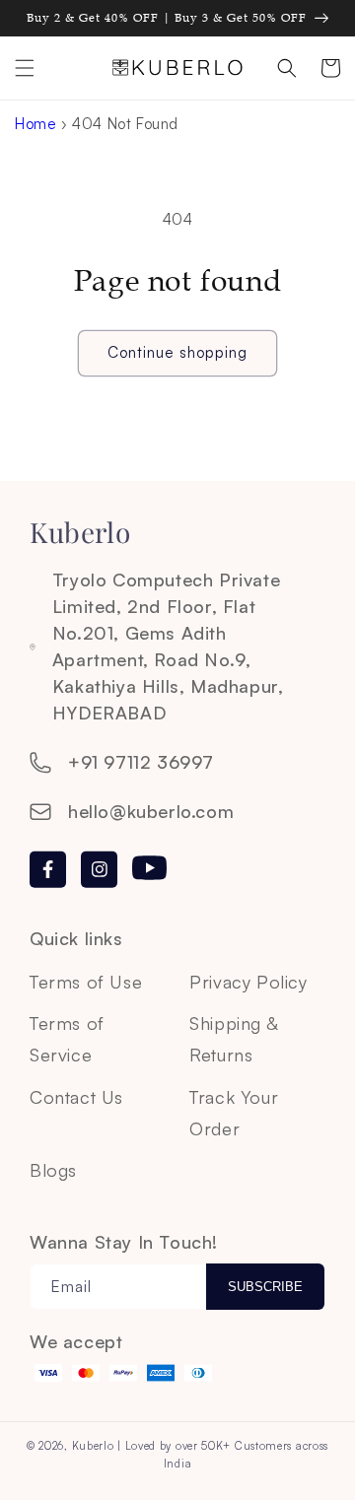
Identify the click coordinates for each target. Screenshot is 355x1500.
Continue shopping (177, 352)
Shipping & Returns (233, 1038)
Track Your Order (233, 1112)
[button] (24, 68)
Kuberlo (93, 1446)
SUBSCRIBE (265, 1286)
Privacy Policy (248, 981)
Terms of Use (86, 981)
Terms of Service (67, 1038)
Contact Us (76, 1097)
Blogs (53, 1170)
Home (35, 123)
